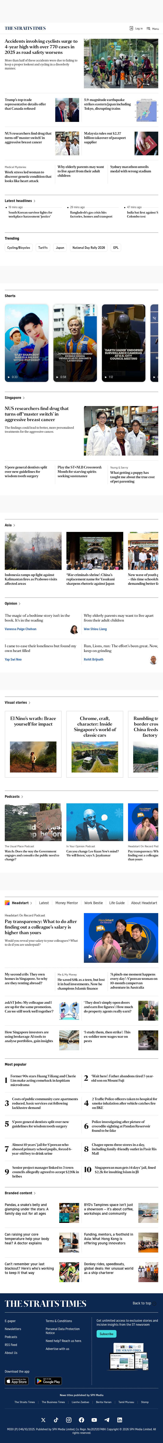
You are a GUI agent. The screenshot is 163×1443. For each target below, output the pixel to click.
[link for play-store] (49, 1381)
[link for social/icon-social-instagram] (69, 1420)
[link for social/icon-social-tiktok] (56, 1420)
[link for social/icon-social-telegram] (107, 1420)
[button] (135, 28)
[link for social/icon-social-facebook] (81, 1420)
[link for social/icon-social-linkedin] (119, 1420)
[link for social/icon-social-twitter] (43, 1420)
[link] (25, 28)
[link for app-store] (17, 1381)
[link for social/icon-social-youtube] (94, 1420)
